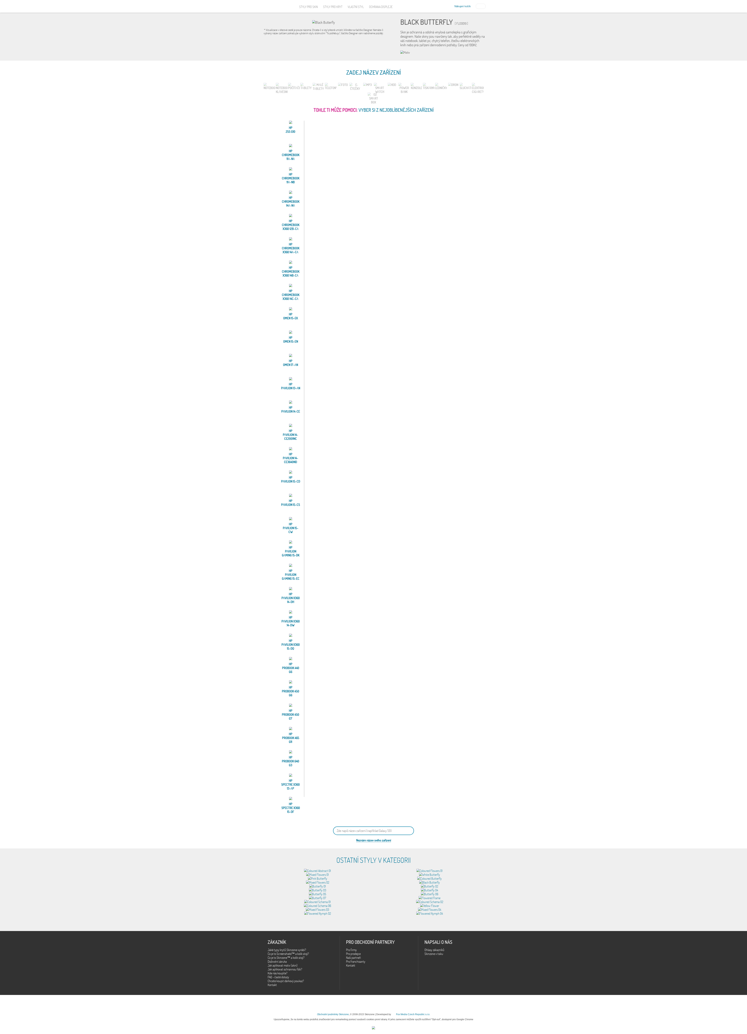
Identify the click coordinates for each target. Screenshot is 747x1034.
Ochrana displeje (381, 7)
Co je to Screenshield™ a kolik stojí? (288, 954)
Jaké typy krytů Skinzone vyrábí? (287, 950)
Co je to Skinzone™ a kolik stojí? (286, 958)
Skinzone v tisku (433, 954)
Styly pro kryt (332, 7)
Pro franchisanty (355, 961)
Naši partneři (353, 958)
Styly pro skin (308, 7)
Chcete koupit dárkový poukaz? (286, 981)
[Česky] (480, 6)
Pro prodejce (353, 954)
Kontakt (272, 985)
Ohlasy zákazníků (434, 950)
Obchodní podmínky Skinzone (333, 1014)
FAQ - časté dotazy (278, 977)
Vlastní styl (356, 7)
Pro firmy (351, 950)
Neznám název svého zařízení (373, 840)
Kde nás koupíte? (277, 973)
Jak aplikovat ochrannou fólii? (285, 969)
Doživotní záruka (277, 961)
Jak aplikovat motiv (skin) (282, 965)
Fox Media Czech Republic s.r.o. (413, 1014)
